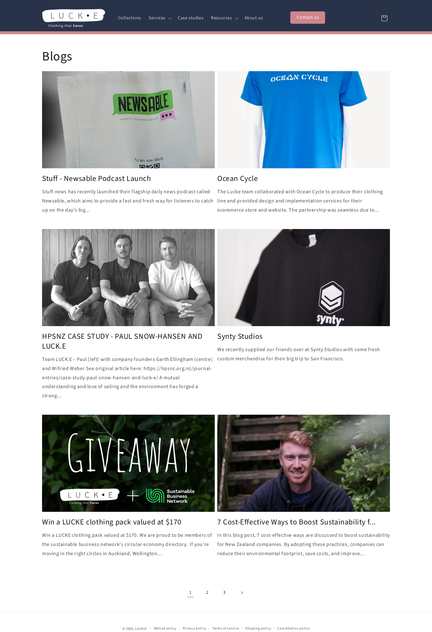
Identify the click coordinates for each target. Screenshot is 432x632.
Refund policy (165, 628)
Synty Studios (240, 336)
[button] (159, 18)
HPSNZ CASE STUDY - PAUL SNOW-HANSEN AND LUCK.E (122, 341)
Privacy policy (194, 628)
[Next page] (242, 593)
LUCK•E (141, 628)
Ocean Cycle (237, 178)
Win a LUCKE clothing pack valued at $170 (112, 522)
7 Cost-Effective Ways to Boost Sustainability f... (296, 522)
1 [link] (190, 592)
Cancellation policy (293, 628)
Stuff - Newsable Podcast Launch (96, 178)
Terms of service (225, 628)
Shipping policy (258, 628)
